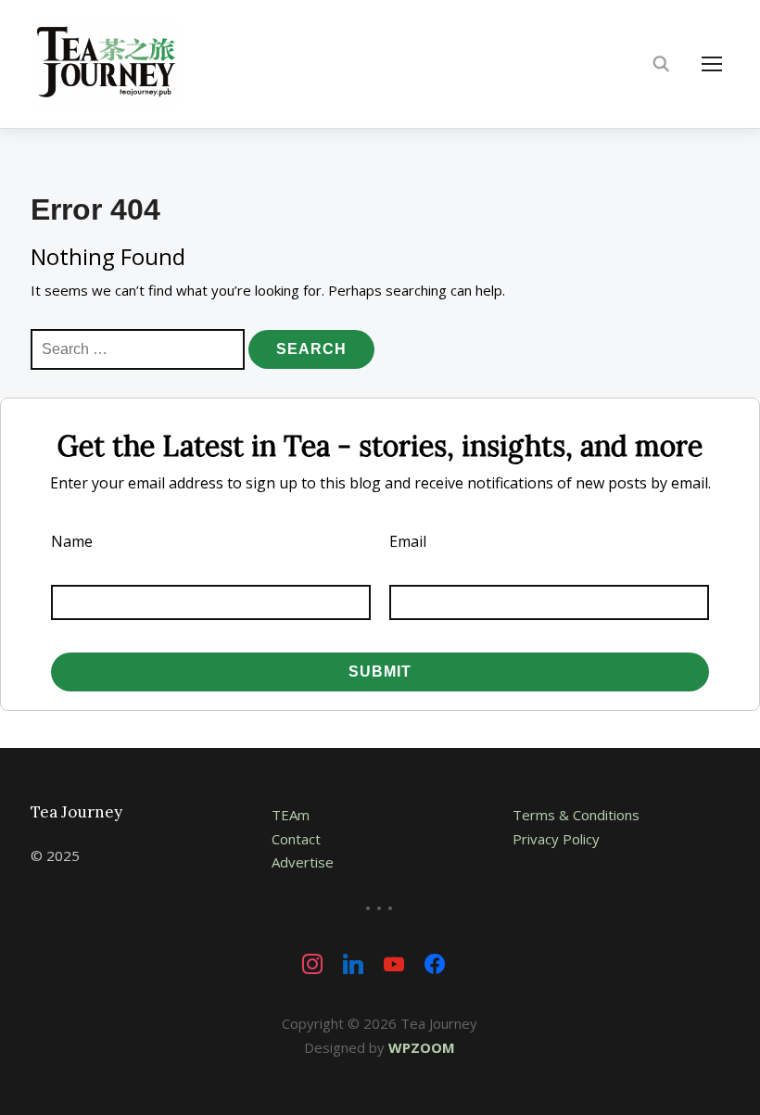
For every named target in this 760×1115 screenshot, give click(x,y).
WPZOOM (421, 1047)
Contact (296, 839)
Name (72, 541)
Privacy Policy (556, 839)
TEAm (291, 814)
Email (407, 541)
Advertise (303, 862)
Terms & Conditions (576, 814)
